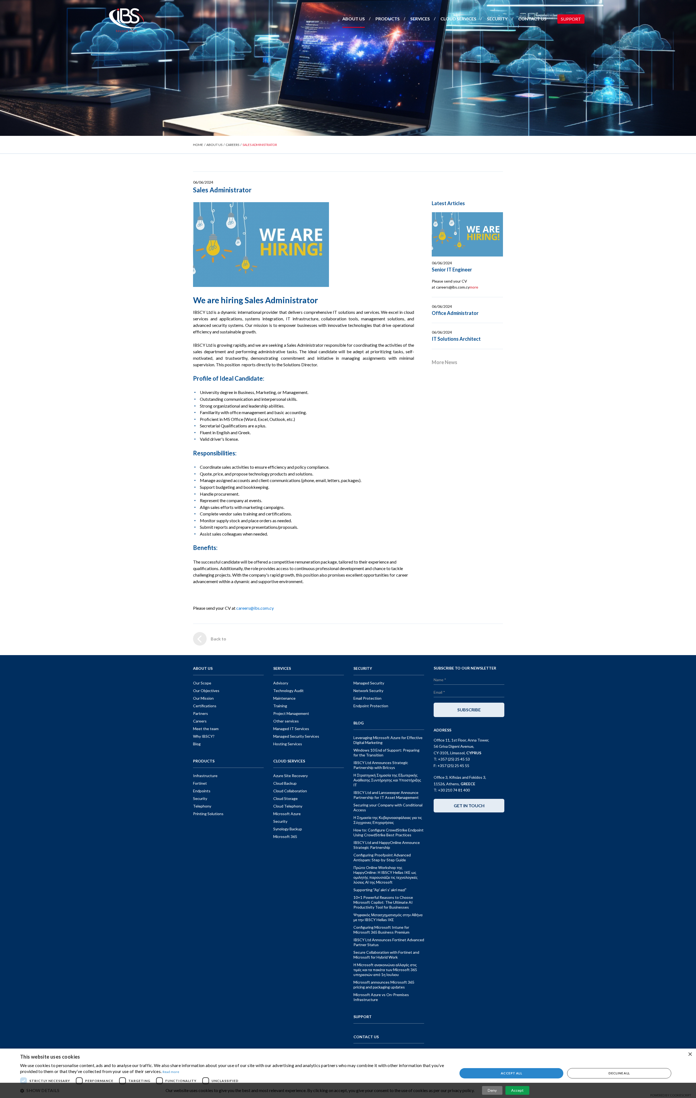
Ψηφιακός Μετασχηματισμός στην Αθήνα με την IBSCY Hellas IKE (387, 917)
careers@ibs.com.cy (255, 608)
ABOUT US (353, 18)
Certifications (204, 705)
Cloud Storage (285, 798)
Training (280, 705)
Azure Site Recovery (290, 775)
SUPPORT (571, 18)
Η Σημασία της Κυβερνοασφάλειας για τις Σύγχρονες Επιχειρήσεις (387, 820)
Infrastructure (205, 775)
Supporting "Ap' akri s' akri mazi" (379, 889)
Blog (197, 744)
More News (444, 362)
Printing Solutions (208, 813)
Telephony (202, 806)
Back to (218, 638)
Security (200, 798)
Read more (171, 1072)
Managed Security (368, 683)
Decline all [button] (619, 1073)
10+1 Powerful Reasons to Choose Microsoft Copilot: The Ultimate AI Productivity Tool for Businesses (383, 902)
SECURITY (497, 18)
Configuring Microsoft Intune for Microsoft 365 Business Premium (381, 929)
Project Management (291, 713)
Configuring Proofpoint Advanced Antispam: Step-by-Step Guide (382, 857)
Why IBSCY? (204, 736)
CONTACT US (532, 18)
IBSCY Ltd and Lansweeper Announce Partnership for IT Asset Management (386, 795)
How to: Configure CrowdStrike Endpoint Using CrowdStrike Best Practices (388, 832)
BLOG (358, 723)
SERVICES (420, 18)
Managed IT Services (291, 728)
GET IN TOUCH (469, 805)
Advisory (280, 683)
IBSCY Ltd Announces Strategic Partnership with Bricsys (380, 765)
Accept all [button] (511, 1073)
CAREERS (232, 145)
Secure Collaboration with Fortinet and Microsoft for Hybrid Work (386, 954)
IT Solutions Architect (456, 339)
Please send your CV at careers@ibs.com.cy (455, 284)
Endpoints (201, 791)
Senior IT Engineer (452, 270)
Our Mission (203, 698)
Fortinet (200, 783)
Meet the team (206, 728)
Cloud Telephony (287, 806)
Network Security (368, 690)
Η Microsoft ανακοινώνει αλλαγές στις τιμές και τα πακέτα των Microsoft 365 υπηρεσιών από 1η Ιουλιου (385, 969)
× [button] (690, 1054)
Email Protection (367, 698)
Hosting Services (287, 744)
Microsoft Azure (287, 813)
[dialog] (348, 1073)
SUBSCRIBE (469, 709)
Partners (200, 713)
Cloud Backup (285, 783)
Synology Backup (287, 829)
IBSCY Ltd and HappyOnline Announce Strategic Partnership (386, 845)
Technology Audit (288, 690)
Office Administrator (455, 313)
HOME (198, 145)
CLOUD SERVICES (458, 18)
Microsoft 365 (285, 836)
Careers (200, 721)
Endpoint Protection (370, 705)
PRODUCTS (387, 18)
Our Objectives (206, 690)
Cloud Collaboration (290, 791)
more (474, 287)
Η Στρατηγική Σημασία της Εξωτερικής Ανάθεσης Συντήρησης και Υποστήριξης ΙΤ (387, 780)
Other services (286, 721)
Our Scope (202, 683)
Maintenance (284, 698)
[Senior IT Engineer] (467, 234)
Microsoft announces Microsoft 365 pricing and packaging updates (383, 984)
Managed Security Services (296, 736)
